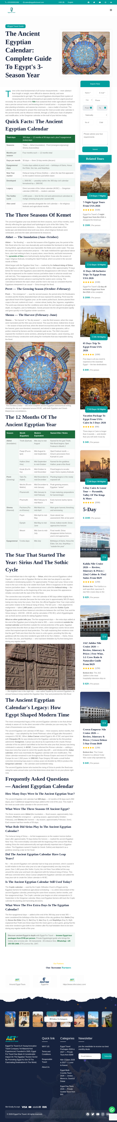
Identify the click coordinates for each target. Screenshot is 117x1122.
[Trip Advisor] (111, 2)
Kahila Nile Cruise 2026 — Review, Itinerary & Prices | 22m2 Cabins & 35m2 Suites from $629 (94, 570)
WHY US (45, 1046)
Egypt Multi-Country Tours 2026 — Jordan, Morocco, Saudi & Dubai (67, 1075)
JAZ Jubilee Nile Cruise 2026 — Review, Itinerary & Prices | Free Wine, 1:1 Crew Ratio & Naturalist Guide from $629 (94, 654)
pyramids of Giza (16, 256)
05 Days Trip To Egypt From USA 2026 (92, 347)
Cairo (96, 431)
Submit (95, 149)
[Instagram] (105, 2)
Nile (34, 102)
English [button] (70, 2)
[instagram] (103, 1114)
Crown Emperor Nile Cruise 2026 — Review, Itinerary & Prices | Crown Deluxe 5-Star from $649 (95, 736)
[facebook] (88, 2)
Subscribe (108, 1056)
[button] (61, 2)
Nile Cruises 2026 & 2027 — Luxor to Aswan (67, 1062)
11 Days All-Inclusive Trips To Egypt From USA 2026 (94, 275)
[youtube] (100, 2)
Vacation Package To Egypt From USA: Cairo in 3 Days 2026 (94, 419)
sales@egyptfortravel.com (34, 2)
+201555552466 (13, 2)
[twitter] (94, 2)
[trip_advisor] (108, 1114)
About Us (45, 1067)
